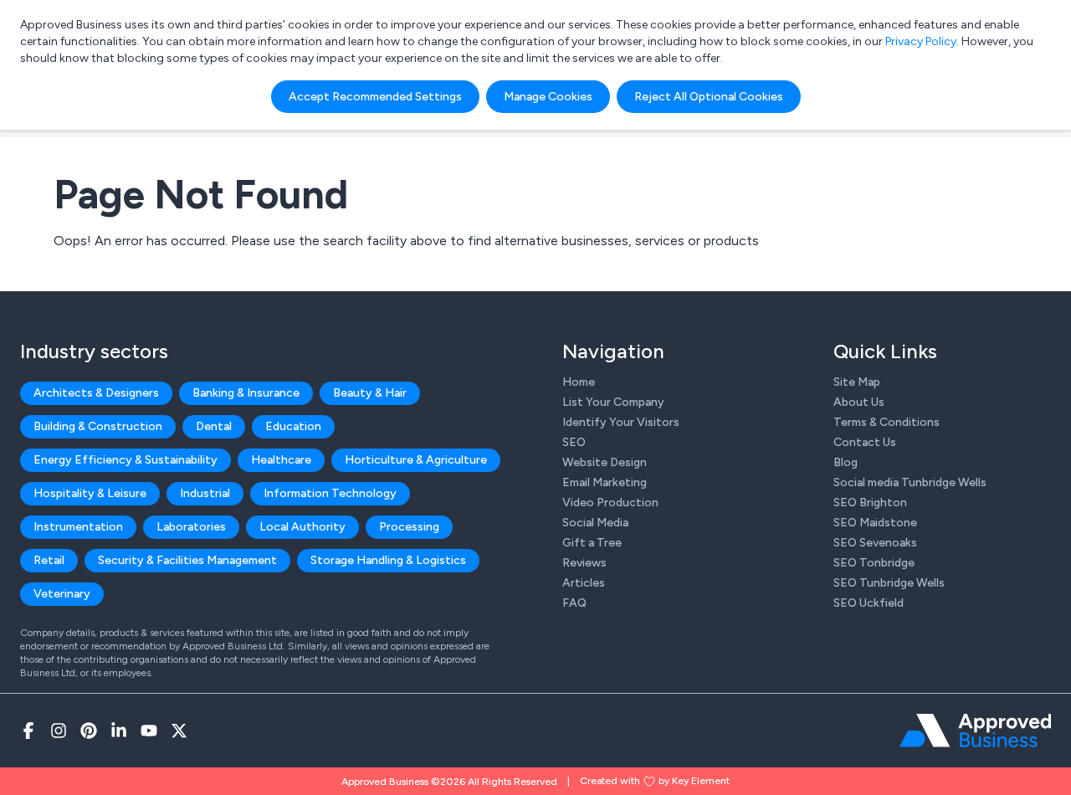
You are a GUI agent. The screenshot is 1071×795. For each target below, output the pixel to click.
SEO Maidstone (875, 522)
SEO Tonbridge (874, 563)
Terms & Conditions (886, 422)
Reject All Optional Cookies (708, 97)
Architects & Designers (96, 393)
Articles (583, 583)
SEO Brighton (870, 502)
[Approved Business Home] (975, 730)
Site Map (856, 382)
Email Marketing (604, 482)
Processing (409, 527)
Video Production (610, 502)
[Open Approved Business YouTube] (149, 730)
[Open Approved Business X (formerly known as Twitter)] (179, 730)
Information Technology (330, 493)
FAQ (574, 603)
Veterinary (61, 594)
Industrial (205, 493)
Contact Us (864, 442)
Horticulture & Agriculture (416, 460)
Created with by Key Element (655, 781)
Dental (214, 426)
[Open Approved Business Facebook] (28, 730)
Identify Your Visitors (620, 422)
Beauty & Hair (370, 393)
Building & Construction (97, 426)
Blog (845, 462)
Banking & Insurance (246, 393)
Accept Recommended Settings (375, 97)
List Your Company (613, 402)
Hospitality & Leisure (89, 493)
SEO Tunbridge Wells (889, 583)
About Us (858, 402)
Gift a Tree (592, 543)
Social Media (595, 522)
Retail (48, 560)
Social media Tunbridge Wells (909, 482)
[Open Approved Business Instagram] (58, 730)
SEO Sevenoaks (875, 543)
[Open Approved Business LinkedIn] (118, 730)
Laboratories (191, 527)
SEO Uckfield (868, 603)
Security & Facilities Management (187, 560)
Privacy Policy (920, 41)
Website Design (604, 462)
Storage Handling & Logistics (388, 560)
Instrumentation (78, 527)
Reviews (584, 563)
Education (293, 426)
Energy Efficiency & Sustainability (125, 460)
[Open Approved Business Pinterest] (88, 730)
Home (578, 382)
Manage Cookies (548, 97)
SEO (574, 442)
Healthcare (281, 460)
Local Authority (302, 527)
